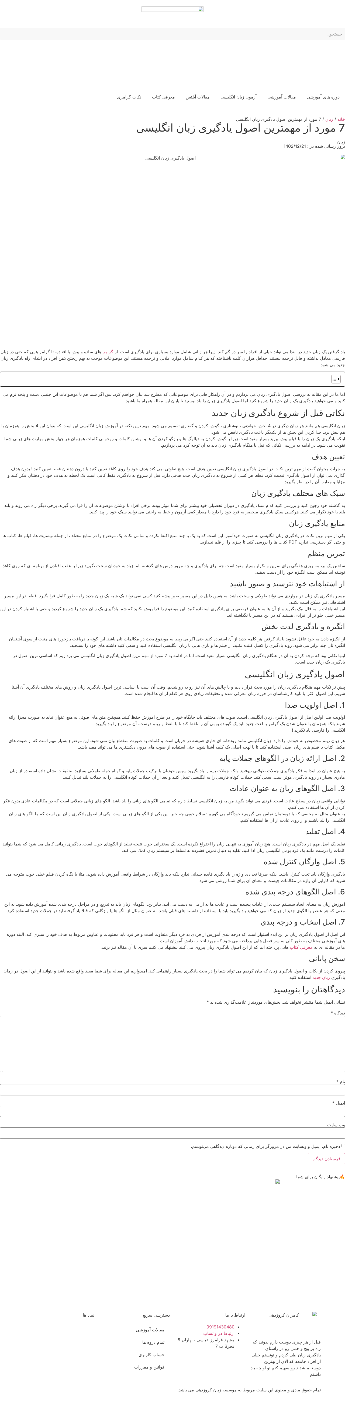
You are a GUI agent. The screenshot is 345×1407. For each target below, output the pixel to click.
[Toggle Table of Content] (333, 379)
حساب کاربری (151, 1354)
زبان (329, 119)
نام (340, 1081)
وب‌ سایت (336, 1125)
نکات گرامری (129, 97)
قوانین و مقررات (149, 1367)
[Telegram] (133, 1393)
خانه (341, 119)
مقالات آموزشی (281, 97)
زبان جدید (321, 977)
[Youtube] (148, 1393)
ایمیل (338, 1103)
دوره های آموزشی (323, 97)
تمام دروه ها (153, 1342)
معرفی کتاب (163, 97)
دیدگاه (338, 1013)
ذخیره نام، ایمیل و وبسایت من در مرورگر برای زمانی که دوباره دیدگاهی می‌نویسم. (265, 1146)
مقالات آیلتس (198, 97)
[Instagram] (163, 1393)
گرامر (108, 351)
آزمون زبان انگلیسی (238, 97)
